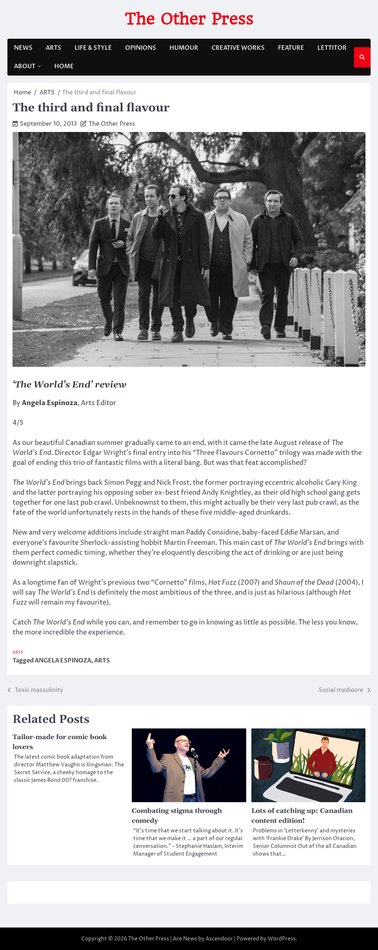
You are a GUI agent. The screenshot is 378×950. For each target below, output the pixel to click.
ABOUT (24, 66)
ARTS (53, 48)
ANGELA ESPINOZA (63, 661)
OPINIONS (140, 48)
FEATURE (291, 48)
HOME (64, 66)
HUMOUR (183, 48)
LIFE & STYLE (93, 48)
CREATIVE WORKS (238, 48)
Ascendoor (219, 938)
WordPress (282, 938)
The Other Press (189, 18)
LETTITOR (332, 48)
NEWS (23, 48)
